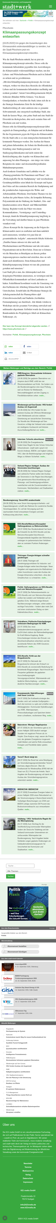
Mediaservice (28, 1171)
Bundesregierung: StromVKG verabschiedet (21, 500)
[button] (11, 346)
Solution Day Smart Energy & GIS (27, 987)
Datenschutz (28, 1178)
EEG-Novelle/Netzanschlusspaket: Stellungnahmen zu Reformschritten (33, 525)
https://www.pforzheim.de (13, 329)
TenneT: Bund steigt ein (27, 757)
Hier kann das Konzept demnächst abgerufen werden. (25, 326)
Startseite (23, 21)
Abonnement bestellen (16, 946)
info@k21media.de (28, 1205)
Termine (28, 1167)
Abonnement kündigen (17, 952)
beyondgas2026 (21, 964)
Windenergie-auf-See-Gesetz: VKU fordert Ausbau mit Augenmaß (35, 406)
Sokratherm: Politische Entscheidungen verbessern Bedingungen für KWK (34, 622)
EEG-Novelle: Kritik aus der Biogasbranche (29, 657)
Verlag (28, 1175)
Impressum (28, 1182)
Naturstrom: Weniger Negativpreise (32, 725)
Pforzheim (46, 335)
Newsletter (28, 1163)
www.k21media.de (28, 1208)
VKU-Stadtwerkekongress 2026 (26, 999)
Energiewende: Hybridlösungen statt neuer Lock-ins (31, 694)
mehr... (42, 396)
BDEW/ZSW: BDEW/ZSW (28, 789)
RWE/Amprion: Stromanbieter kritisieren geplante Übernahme (35, 374)
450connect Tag (21, 1011)
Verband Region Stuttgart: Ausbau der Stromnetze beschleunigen (33, 467)
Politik (30, 21)
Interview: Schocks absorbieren (31, 439)
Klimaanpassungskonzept (30, 335)
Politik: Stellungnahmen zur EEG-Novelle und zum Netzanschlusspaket (35, 588)
